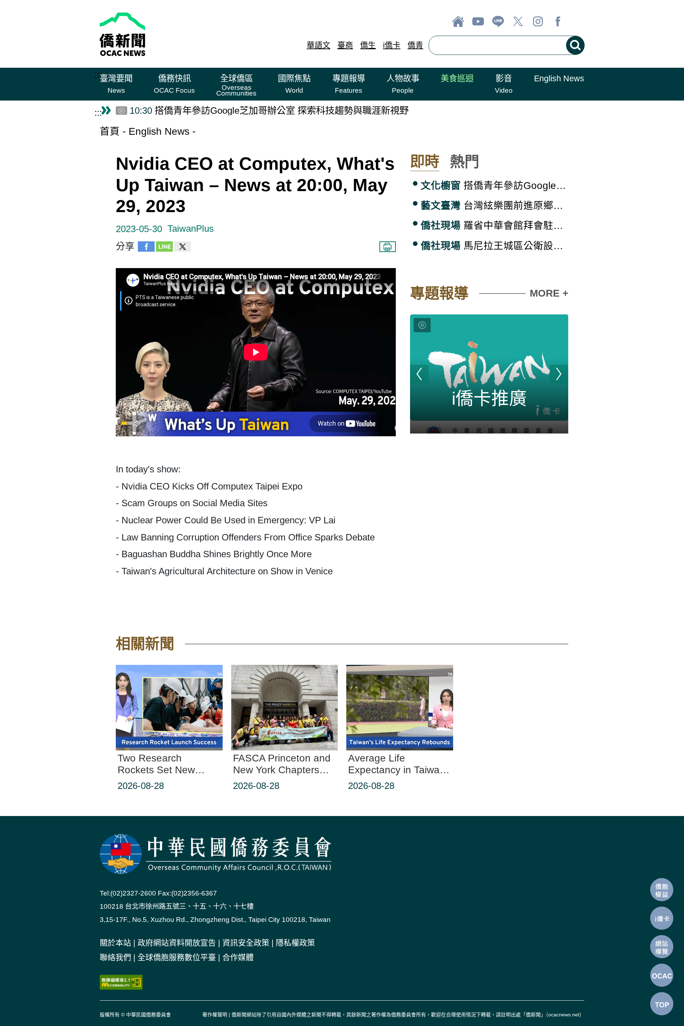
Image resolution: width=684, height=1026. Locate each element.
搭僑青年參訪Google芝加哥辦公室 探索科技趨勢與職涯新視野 (495, 185)
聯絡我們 (115, 957)
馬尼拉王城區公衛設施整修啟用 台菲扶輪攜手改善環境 (495, 245)
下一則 (559, 374)
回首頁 (458, 21)
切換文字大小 (577, 21)
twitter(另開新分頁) (518, 21)
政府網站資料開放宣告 (177, 942)
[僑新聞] (175, 34)
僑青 (415, 45)
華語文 (318, 45)
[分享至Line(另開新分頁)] (164, 248)
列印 (387, 246)
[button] (116, 84)
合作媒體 (238, 957)
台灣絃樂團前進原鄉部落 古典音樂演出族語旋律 (495, 205)
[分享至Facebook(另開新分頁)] (146, 248)
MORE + (549, 293)
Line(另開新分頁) (498, 21)
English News (159, 131)
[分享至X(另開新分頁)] (182, 248)
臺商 (345, 45)
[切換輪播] (422, 325)
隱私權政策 (295, 942)
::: (98, 74)
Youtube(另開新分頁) (478, 21)
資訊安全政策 (245, 942)
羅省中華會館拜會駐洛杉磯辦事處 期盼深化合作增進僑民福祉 (495, 225)
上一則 (419, 374)
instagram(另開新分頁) (538, 21)
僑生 (368, 45)
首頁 (110, 131)
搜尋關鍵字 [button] (575, 45)
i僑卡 (391, 45)
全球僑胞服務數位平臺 (177, 957)
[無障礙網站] (121, 981)
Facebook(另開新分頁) (557, 21)
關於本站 (115, 942)
